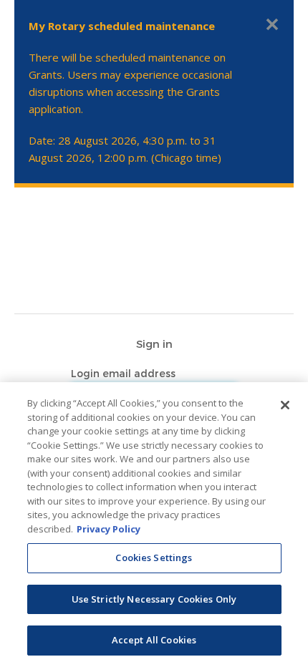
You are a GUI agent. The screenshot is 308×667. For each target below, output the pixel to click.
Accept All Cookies (154, 639)
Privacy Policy (108, 528)
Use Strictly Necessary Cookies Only (154, 599)
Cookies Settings (153, 557)
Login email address (124, 373)
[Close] (285, 405)
